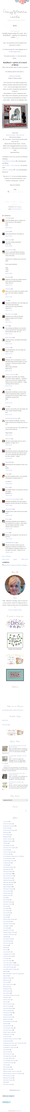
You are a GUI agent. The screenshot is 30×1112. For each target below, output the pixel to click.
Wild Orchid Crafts (8, 1075)
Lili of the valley (7, 960)
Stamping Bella (7, 1041)
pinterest (15, 204)
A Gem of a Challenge (7, 169)
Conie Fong (6, 849)
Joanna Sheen (7, 941)
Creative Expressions (8, 860)
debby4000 (8, 462)
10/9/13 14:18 (9, 552)
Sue (6, 300)
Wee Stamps (6, 1067)
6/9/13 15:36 (8, 353)
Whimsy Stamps (7, 1069)
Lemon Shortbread (8, 956)
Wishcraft (8, 438)
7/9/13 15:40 (8, 515)
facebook (14, 201)
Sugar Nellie (6, 1049)
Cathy (16, 56)
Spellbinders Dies (7, 1034)
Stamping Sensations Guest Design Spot (13, 1043)
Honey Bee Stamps (8, 923)
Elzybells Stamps (7, 902)
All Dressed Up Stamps (9, 830)
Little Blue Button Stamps (10, 965)
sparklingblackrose (10, 542)
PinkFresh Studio (7, 1012)
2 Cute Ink (6, 821)
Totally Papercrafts (15, 51)
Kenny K (5, 949)
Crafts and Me (7, 854)
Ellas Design (6, 899)
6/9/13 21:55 (8, 414)
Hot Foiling (6, 928)
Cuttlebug (6, 865)
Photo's (5, 1002)
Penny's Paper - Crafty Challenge (10, 165)
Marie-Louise (8, 337)
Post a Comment (6, 556)
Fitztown (5, 906)
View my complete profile (15, 610)
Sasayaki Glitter (7, 1025)
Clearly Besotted (7, 845)
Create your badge (6, 724)
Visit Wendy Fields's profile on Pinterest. (13, 710)
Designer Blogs (18, 1110)
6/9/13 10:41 (8, 297)
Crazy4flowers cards (15, 13)
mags (6, 389)
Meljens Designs (7, 978)
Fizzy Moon (6, 908)
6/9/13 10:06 (8, 273)
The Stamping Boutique (9, 1060)
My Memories (6, 988)
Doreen (7, 231)
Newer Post (5, 559)
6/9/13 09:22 (8, 236)
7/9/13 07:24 (8, 470)
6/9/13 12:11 (8, 322)
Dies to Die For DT (8, 876)
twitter (21, 201)
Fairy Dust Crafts (7, 904)
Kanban (5, 947)
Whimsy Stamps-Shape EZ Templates (12, 1073)
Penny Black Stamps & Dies (10, 995)
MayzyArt (5, 975)
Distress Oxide (7, 891)
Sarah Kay (5, 1023)
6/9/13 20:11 (8, 370)
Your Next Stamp (7, 1084)
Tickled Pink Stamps (8, 1062)
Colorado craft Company (9, 847)
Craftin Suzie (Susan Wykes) (12, 499)
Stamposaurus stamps (9, 1045)
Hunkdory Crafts (7, 930)
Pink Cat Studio (7, 1006)
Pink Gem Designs (8, 1008)
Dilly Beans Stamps (8, 889)
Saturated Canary (7, 1030)
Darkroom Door (7, 869)
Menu (15, 25)
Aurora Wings (6, 834)
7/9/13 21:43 (8, 538)
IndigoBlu (5, 936)
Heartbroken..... (7, 766)
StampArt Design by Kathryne (11, 1038)
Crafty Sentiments (8, 858)
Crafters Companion (8, 852)
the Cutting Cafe (7, 1054)
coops (7, 474)
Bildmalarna (6, 836)
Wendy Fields (5, 720)
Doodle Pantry (7, 895)
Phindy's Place (7, 999)
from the (5, 917)
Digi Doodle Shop (7, 878)
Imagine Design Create (9, 932)
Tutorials (5, 1065)
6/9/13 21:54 (8, 403)
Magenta (5, 971)
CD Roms (5, 843)
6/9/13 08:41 (8, 227)
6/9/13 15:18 (8, 343)
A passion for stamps (8, 826)
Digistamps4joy (7, 884)
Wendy (15, 598)
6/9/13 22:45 (8, 445)
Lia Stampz (6, 958)
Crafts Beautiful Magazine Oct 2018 (12, 856)
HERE (5, 87)
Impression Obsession (9, 934)
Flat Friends (6, 910)
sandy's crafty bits (10, 374)
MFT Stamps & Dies (8, 984)
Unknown (7, 289)
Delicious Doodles (15, 76)
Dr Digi (5, 897)
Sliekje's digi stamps (8, 1032)
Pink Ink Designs (7, 1010)
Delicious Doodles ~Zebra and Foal (15, 135)
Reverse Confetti (7, 1017)
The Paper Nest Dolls (8, 1056)
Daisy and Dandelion (8, 867)
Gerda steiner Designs (9, 919)
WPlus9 (5, 1082)
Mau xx (7, 487)
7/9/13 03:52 (8, 458)
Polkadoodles (6, 1015)
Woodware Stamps (8, 1080)
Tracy (6, 448)
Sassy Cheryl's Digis (8, 1028)
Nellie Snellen (6, 991)
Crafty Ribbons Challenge (9, 161)
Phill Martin (6, 997)
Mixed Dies (6, 986)
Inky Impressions (7, 939)
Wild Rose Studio (7, 1078)
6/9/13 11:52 (8, 310)
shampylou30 (8, 509)
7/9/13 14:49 (8, 505)
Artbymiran (6, 832)
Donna (7, 519)
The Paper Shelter (8, 1058)
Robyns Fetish (7, 1019)
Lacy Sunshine (7, 952)
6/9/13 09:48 (8, 246)
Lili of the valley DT (8, 962)
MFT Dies (5, 982)
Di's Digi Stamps (7, 873)
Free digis (5, 915)
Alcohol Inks (6, 828)
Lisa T (7, 532)
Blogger (18, 1090)
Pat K (6, 325)
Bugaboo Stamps (7, 841)
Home (15, 559)
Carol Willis (8, 218)
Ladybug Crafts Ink (8, 954)
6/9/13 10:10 (8, 285)
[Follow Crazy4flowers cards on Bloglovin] (8, 1096)
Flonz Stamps (6, 912)
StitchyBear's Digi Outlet (9, 1047)
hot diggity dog (7, 925)
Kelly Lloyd (8, 239)
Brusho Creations (7, 839)
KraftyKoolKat (9, 249)
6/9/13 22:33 (8, 435)
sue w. (7, 357)
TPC (11, 176)
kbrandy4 (7, 277)
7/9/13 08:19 (8, 483)
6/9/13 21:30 (8, 386)
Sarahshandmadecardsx (11, 418)
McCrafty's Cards (9, 314)
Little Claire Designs (8, 967)
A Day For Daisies (7, 823)
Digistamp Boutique (8, 882)
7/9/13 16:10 (8, 528)
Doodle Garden (7, 893)
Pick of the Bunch (8, 1004)
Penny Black (6, 993)
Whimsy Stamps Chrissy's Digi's (11, 1071)
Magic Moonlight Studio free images (12, 973)
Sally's (9, 148)
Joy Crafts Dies (7, 943)
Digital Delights (7, 886)
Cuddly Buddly (7, 863)
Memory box (6, 980)
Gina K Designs (7, 921)
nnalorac (7, 347)
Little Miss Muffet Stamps (10, 969)
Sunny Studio (6, 1051)
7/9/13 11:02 (8, 495)
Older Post (24, 559)
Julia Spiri (5, 945)
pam (6, 406)
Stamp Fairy (6, 1036)
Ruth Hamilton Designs (9, 1021)
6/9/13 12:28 (8, 333)
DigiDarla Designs (8, 880)
